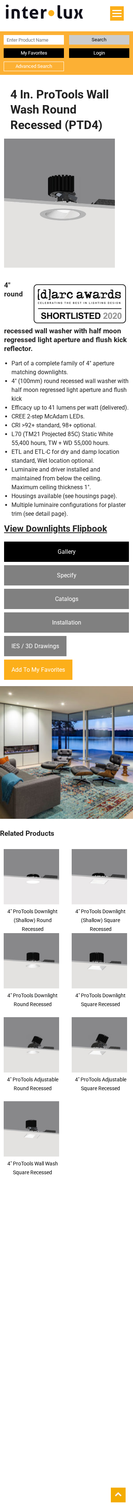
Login (99, 53)
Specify (66, 575)
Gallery (67, 551)
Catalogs (66, 598)
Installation (66, 622)
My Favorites (34, 53)
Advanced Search (34, 66)
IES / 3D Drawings (35, 646)
